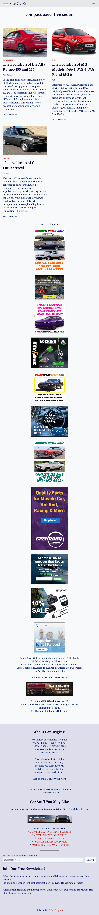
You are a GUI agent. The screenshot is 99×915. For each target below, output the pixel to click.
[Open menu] (93, 3)
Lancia (6, 158)
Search (90, 859)
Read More (10, 115)
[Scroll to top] (92, 911)
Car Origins (57, 910)
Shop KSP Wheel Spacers (49, 701)
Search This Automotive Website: (20, 855)
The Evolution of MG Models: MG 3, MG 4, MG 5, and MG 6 (73, 69)
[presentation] (25, 42)
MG (53, 60)
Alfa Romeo (8, 60)
